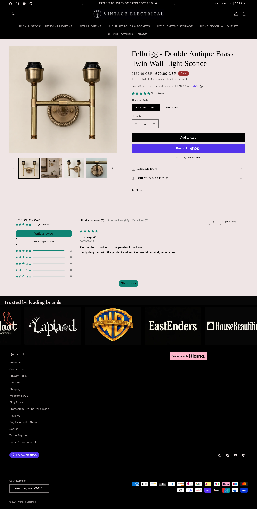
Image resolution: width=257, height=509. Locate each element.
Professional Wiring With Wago (29, 408)
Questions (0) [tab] (140, 220)
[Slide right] (112, 168)
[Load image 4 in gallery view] (96, 168)
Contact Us (16, 369)
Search (14, 428)
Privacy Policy (18, 375)
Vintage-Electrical (27, 502)
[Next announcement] (175, 3)
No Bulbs (172, 107)
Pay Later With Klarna (23, 422)
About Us (15, 362)
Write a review (43, 233)
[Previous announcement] (82, 3)
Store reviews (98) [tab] (118, 220)
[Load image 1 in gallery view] (29, 168)
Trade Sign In (18, 435)
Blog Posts (16, 402)
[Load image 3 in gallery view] (74, 168)
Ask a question (44, 241)
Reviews (14, 415)
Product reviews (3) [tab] (92, 220)
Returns (14, 382)
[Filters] (213, 222)
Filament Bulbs (146, 107)
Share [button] (139, 190)
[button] (13, 14)
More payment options (188, 157)
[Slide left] (13, 168)
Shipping (155, 79)
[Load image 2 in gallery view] (51, 168)
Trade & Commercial (22, 441)
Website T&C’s (18, 395)
